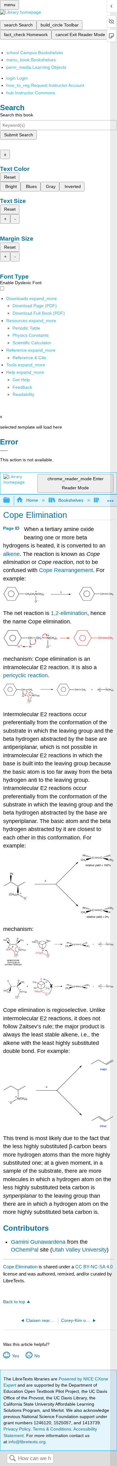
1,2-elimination (69, 613)
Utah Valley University (79, 1250)
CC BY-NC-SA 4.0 (94, 1266)
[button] (22, 387)
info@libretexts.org (26, 1441)
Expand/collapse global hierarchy (10, 500)
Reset (10, 177)
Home (32, 500)
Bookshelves (71, 500)
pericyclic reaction (25, 675)
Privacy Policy (16, 1428)
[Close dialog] (4, 450)
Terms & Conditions (52, 1428)
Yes (15, 1355)
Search (12, 1459)
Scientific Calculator (31, 342)
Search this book (16, 114)
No (37, 1355)
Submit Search (18, 134)
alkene (11, 554)
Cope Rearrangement (66, 570)
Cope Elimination (20, 1266)
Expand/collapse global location (110, 498)
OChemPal (25, 1250)
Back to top (14, 1301)
